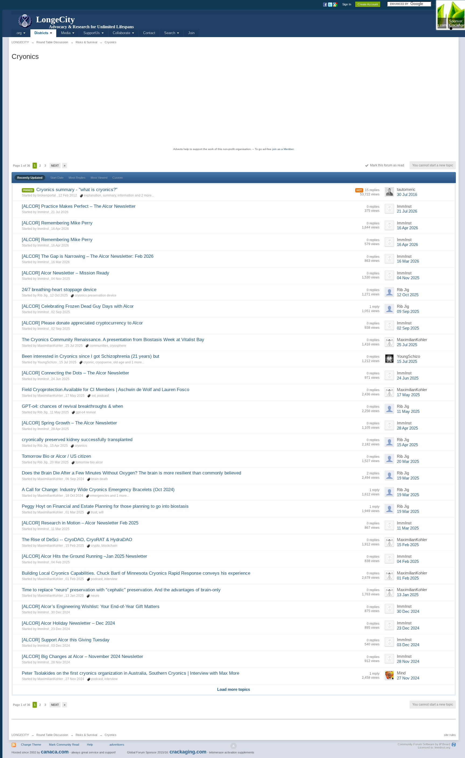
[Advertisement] (233, 103)
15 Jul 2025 (407, 361)
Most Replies (77, 177)
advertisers (117, 744)
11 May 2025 (408, 411)
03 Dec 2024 (408, 645)
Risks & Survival (86, 734)
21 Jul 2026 (407, 211)
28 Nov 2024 (408, 661)
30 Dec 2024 (408, 611)
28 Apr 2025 (407, 428)
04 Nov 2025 (408, 278)
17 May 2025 (408, 395)
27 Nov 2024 (408, 678)
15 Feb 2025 (408, 545)
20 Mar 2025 (408, 461)
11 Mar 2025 (408, 528)
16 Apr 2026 (407, 228)
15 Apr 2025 (407, 445)
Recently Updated (30, 177)
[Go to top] (233, 746)
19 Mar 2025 (408, 478)
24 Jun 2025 (407, 378)
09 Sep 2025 (408, 311)
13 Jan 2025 (407, 595)
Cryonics (111, 734)
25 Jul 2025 (407, 345)
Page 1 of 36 (21, 165)
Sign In (346, 4)
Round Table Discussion (52, 734)
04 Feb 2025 (408, 561)
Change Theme (31, 744)
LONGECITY (20, 734)
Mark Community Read (64, 744)
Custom (117, 177)
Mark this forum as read (386, 165)
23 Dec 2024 (408, 628)
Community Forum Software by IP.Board (424, 744)
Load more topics (233, 689)
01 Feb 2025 (408, 578)
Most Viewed (99, 177)
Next (55, 165)
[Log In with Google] (335, 4)
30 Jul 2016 (407, 194)
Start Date (57, 177)
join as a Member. (283, 149)
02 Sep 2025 (408, 328)
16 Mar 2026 (408, 261)
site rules (450, 734)
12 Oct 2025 (407, 295)
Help (90, 744)
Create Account (368, 4)
